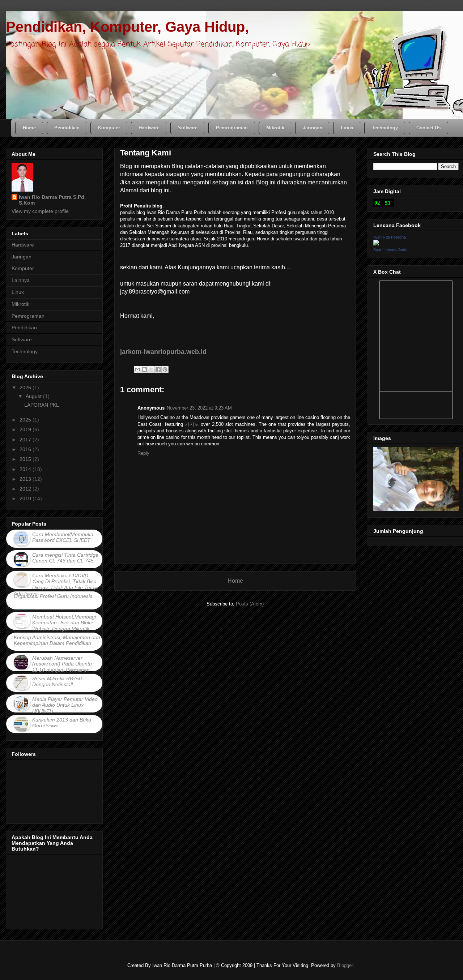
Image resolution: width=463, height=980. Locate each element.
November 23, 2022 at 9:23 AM (199, 408)
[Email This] (137, 369)
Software (22, 339)
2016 (26, 449)
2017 (26, 439)
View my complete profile (40, 211)
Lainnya (21, 280)
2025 (26, 420)
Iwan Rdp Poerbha (389, 237)
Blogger (345, 965)
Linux (18, 292)
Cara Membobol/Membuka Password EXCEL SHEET (62, 537)
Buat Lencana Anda (390, 250)
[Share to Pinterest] (165, 369)
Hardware (23, 245)
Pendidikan (24, 327)
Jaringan (21, 257)
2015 (26, 459)
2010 (26, 498)
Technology (25, 351)
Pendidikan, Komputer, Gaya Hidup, (127, 27)
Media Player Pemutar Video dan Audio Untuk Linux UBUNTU (65, 705)
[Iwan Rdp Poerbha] (376, 244)
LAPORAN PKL (41, 405)
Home (235, 581)
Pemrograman (28, 316)
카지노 (192, 424)
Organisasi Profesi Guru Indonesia (53, 596)
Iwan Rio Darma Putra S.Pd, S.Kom (52, 200)
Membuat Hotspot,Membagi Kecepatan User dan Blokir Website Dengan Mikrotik (64, 623)
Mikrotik (20, 304)
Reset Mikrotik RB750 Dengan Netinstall (57, 682)
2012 (26, 489)
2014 (26, 469)
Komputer (23, 268)
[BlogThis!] (144, 369)
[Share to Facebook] (158, 369)
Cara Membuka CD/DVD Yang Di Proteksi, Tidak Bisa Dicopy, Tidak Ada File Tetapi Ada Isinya (56, 584)
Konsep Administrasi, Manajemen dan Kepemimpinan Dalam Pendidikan (57, 640)
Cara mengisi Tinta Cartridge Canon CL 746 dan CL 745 (65, 558)
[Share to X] (151, 369)
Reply (143, 453)
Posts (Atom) (250, 604)
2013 (26, 479)
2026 (26, 387)
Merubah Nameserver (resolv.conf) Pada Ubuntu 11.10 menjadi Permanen (62, 664)
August (34, 396)
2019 (26, 429)
